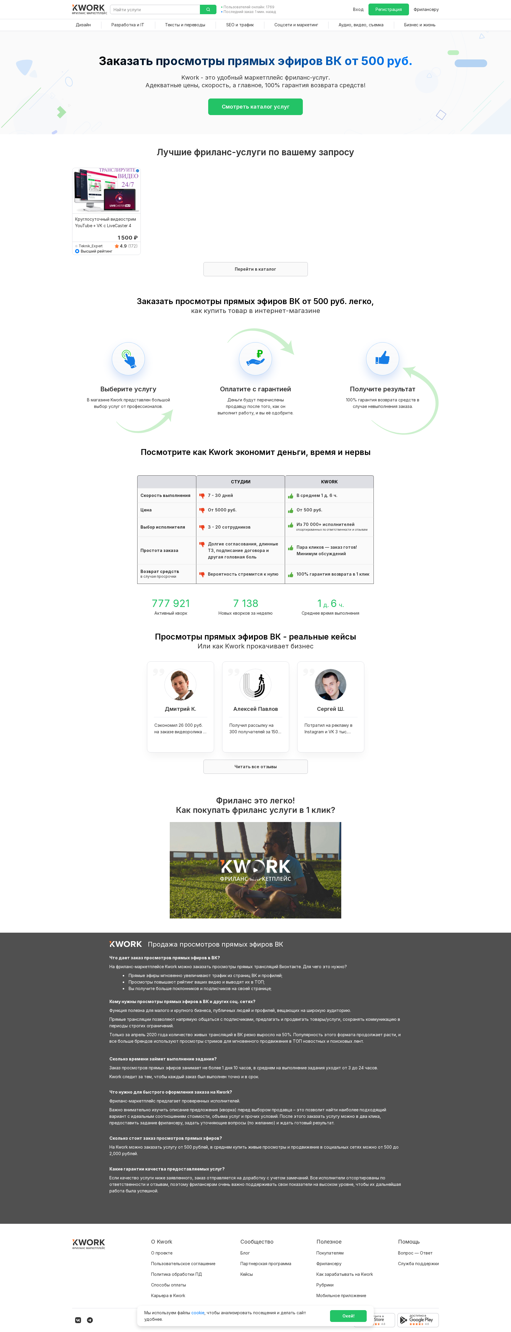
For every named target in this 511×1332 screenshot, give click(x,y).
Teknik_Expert (91, 246)
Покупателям (330, 1252)
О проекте (161, 1252)
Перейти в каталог (255, 269)
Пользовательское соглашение (183, 1263)
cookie (197, 1312)
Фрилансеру (426, 9)
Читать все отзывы (256, 766)
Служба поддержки (418, 1263)
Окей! (348, 1315)
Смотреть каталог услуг (256, 107)
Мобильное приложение (341, 1295)
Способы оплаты (168, 1284)
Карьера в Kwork (168, 1295)
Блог (245, 1252)
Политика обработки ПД (176, 1274)
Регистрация (389, 9)
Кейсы (246, 1274)
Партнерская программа (265, 1263)
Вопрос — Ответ (415, 1252)
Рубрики (325, 1284)
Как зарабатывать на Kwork (344, 1274)
